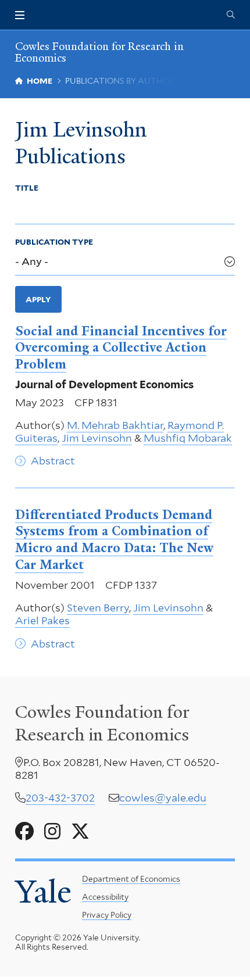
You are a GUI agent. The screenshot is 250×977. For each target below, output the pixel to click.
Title (26, 187)
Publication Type (54, 241)
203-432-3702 (60, 798)
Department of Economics (131, 878)
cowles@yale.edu (162, 798)
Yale (43, 892)
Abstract (53, 460)
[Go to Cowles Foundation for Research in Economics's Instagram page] (52, 832)
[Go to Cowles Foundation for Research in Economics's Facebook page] (24, 832)
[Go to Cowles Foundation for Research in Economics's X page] (80, 832)
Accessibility (105, 896)
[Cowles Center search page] (231, 15)
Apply (38, 299)
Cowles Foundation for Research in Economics (99, 52)
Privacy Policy (106, 914)
